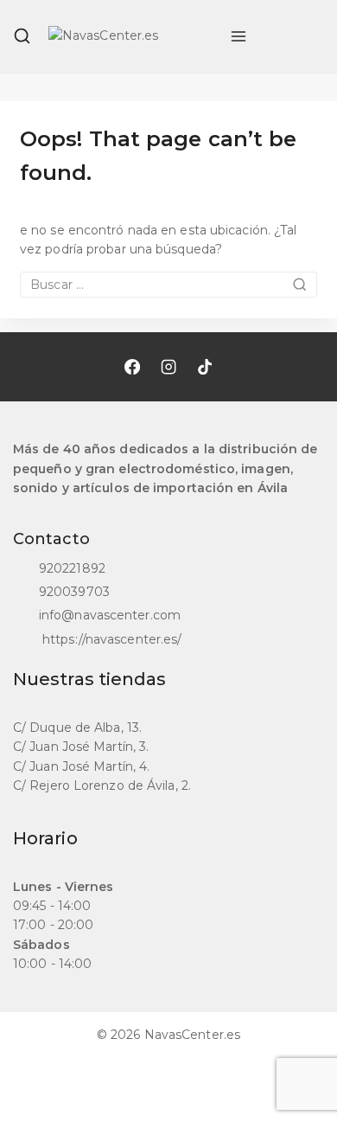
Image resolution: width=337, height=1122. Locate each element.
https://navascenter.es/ (110, 639)
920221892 (72, 568)
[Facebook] (132, 366)
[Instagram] (168, 366)
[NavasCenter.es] (130, 36)
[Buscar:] (168, 284)
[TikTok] (204, 366)
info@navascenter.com (110, 615)
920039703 (74, 591)
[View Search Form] (22, 36)
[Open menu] (238, 36)
